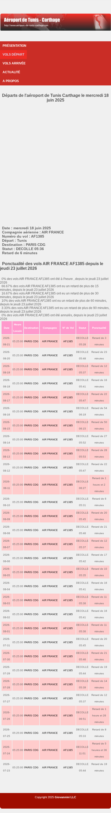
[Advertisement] (55, 167)
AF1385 (68, 341)
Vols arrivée (14, 63)
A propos (11, 81)
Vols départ (13, 54)
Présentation (14, 46)
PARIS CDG (31, 341)
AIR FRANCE (50, 341)
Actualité (11, 72)
